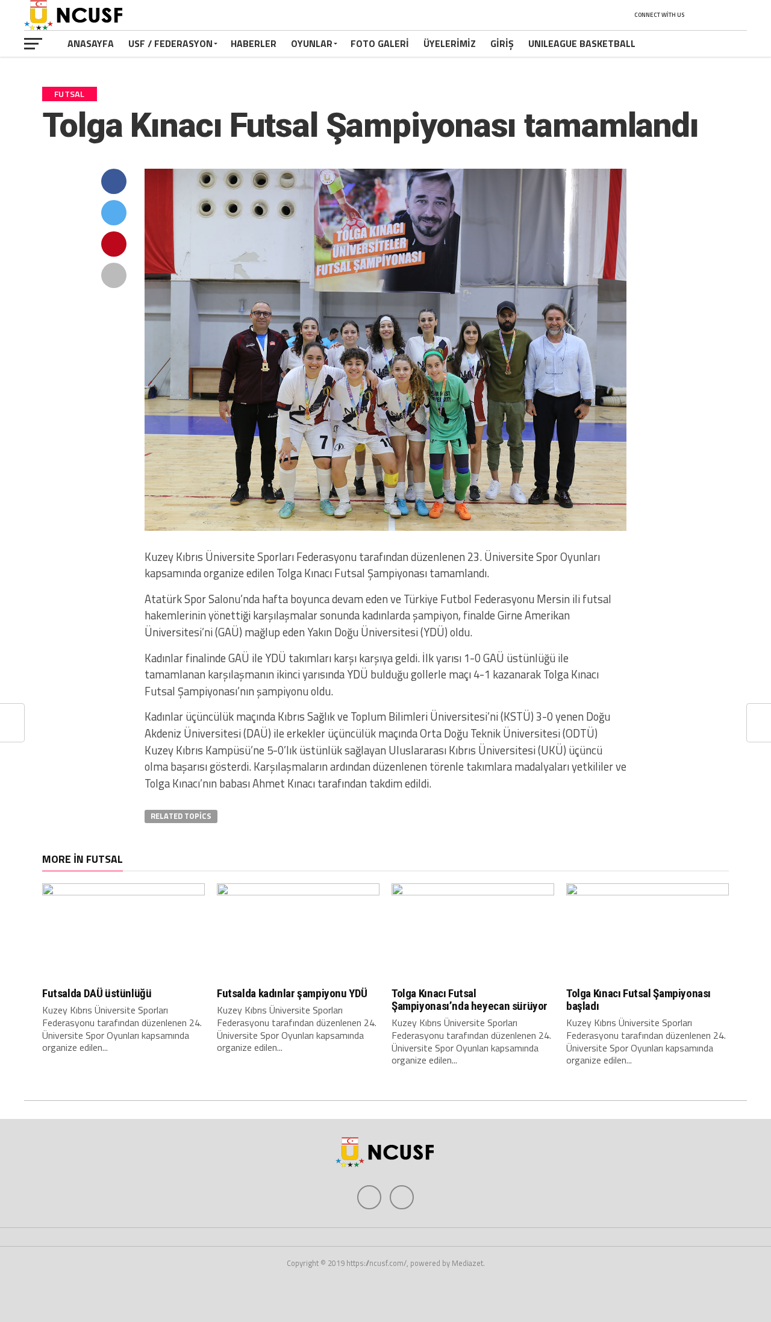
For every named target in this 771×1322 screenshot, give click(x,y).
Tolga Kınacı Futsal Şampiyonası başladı (638, 999)
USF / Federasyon (170, 43)
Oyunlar (311, 43)
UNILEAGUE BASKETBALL (581, 43)
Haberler (253, 43)
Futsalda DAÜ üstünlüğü (97, 993)
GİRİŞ (502, 43)
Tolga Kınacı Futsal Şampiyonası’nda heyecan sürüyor (470, 999)
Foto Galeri (380, 43)
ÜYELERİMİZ (449, 43)
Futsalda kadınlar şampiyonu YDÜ (292, 993)
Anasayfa (90, 43)
